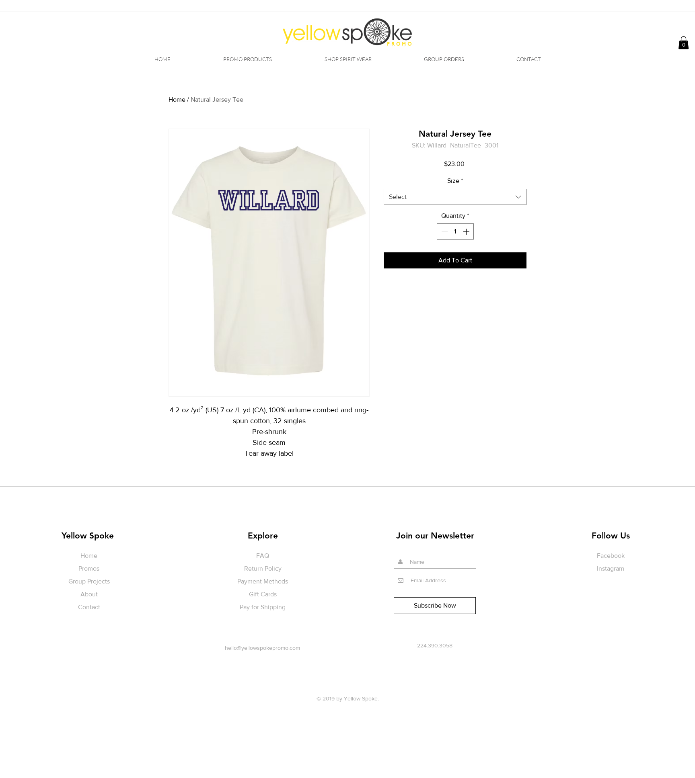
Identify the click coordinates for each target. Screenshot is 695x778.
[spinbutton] (455, 231)
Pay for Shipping (263, 607)
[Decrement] (443, 231)
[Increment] (467, 231)
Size (455, 180)
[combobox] (455, 197)
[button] (348, 59)
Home (177, 99)
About (89, 594)
